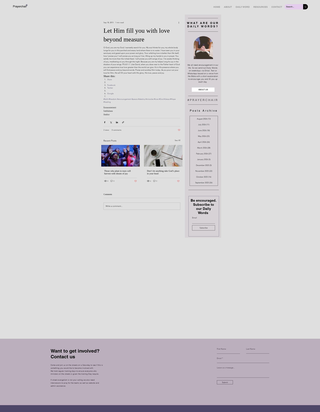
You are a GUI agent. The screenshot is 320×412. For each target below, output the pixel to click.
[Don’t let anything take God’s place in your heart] (163, 156)
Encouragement (110, 107)
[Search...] (305, 6)
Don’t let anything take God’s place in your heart (163, 172)
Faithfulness (108, 111)
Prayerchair (20, 6)
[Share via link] (123, 122)
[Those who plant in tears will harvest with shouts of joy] (120, 156)
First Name (221, 349)
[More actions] (178, 22)
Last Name (250, 349)
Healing (107, 114)
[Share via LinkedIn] (117, 122)
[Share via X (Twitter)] (111, 122)
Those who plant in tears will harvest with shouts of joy (117, 172)
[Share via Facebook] (105, 122)
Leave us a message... (226, 368)
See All (177, 140)
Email (194, 218)
